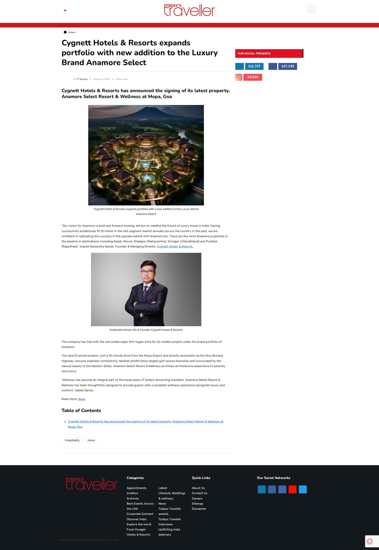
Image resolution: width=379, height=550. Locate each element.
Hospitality (72, 440)
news (91, 440)
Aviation (132, 493)
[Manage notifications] (370, 541)
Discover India (136, 519)
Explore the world (139, 524)
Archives (133, 498)
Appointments (136, 488)
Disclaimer (199, 509)
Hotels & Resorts (138, 534)
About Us (198, 488)
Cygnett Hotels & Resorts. (175, 246)
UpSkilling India (169, 529)
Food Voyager (136, 529)
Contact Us (199, 493)
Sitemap (197, 503)
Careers (197, 498)
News (81, 399)
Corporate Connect (140, 514)
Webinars (165, 534)
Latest (163, 488)
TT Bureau (82, 79)
